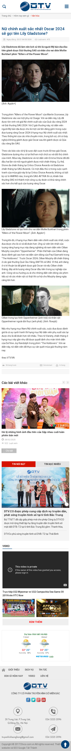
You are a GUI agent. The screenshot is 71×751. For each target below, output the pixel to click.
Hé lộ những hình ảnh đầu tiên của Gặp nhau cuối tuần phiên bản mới (33, 434)
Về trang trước (11, 365)
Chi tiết (9, 450)
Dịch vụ (29, 669)
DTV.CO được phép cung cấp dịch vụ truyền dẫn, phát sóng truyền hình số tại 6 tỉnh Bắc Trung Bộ (35, 513)
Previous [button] (67, 382)
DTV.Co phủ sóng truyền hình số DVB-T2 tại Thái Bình (31, 534)
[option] (35, 422)
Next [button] (63, 382)
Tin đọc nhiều (52, 464)
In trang (62, 365)
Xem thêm (35, 621)
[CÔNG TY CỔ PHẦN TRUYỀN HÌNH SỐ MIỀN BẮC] (35, 6)
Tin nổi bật (18, 464)
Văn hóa (35, 16)
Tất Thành (31, 748)
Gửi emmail (47, 365)
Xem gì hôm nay (13, 675)
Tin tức (43, 669)
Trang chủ (6, 16)
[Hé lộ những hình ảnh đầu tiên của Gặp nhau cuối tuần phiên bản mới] (35, 408)
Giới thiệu (13, 669)
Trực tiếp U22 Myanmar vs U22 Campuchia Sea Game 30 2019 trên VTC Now (33, 593)
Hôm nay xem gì (21, 16)
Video (6, 546)
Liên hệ (44, 675)
